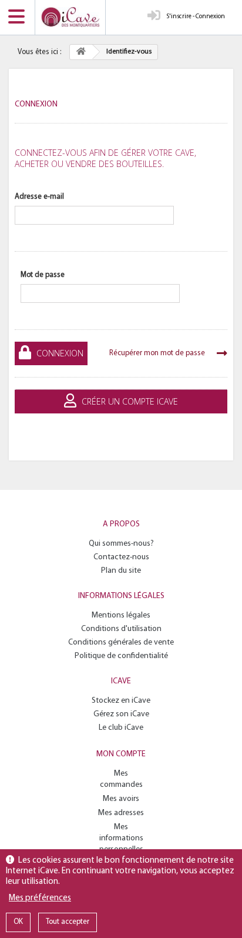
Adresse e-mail (39, 197)
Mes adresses (121, 813)
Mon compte (121, 754)
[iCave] (70, 17)
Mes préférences (40, 898)
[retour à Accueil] (81, 52)
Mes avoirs (121, 799)
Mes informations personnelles (121, 838)
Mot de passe (43, 275)
